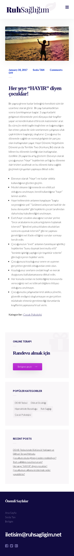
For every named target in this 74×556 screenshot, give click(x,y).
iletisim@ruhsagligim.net (33, 534)
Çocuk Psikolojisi (32, 314)
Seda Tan (10, 517)
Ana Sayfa (10, 512)
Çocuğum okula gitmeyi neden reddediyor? (34, 457)
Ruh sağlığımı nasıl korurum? (28, 462)
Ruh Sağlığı (46, 408)
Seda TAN (38, 69)
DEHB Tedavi (21, 402)
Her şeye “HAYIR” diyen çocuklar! (35, 91)
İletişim (9, 521)
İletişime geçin (25, 366)
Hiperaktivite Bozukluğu (26, 408)
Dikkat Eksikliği (38, 402)
